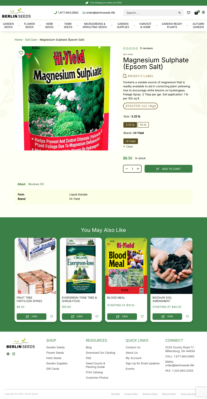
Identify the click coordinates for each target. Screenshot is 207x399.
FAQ (88, 358)
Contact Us (133, 347)
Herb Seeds (53, 358)
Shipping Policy (150, 394)
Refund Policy (169, 394)
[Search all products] (179, 13)
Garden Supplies (57, 363)
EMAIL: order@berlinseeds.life (179, 363)
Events (130, 368)
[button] (189, 13)
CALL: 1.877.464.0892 (179, 356)
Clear (129, 146)
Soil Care (31, 39)
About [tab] (21, 184)
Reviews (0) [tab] (36, 184)
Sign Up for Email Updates (143, 363)
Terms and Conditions (191, 394)
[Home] (16, 13)
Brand (127, 133)
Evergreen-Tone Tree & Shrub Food (79, 299)
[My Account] (203, 13)
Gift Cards (52, 368)
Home (18, 39)
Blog (89, 347)
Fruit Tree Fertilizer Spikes (29, 299)
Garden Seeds (55, 347)
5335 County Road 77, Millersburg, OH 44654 (180, 349)
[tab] (103, 191)
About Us (132, 352)
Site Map (115, 394)
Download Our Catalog (100, 352)
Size (126, 116)
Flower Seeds (55, 352)
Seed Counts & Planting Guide (95, 365)
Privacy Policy (131, 394)
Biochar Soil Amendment (162, 299)
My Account (134, 358)
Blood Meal (116, 297)
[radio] (130, 124)
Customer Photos (97, 377)
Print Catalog (94, 372)
